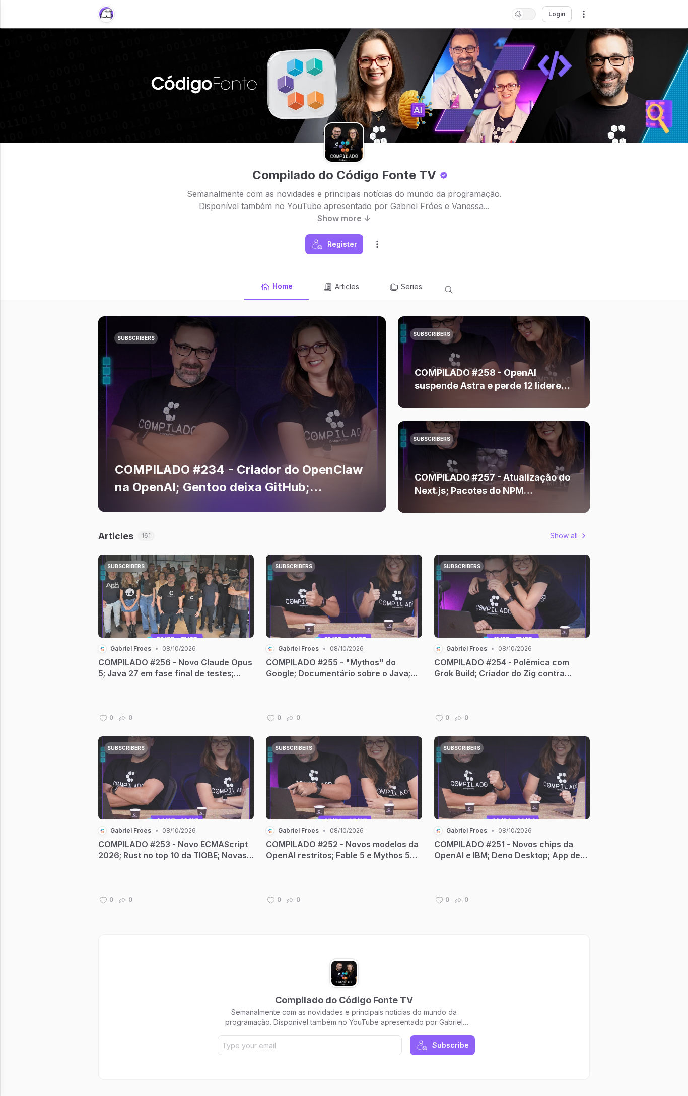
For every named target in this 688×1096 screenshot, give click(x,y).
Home (282, 286)
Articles (347, 286)
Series (411, 286)
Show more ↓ (344, 218)
